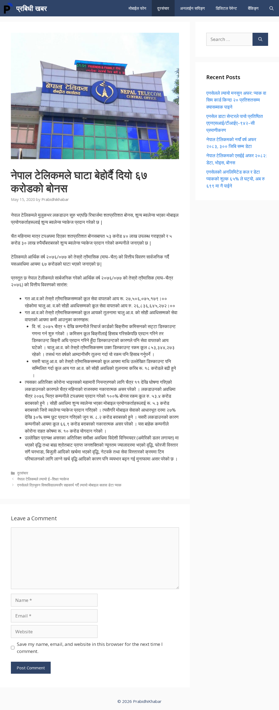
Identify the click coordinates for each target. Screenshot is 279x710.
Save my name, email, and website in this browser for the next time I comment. (90, 647)
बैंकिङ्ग (253, 8)
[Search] (260, 39)
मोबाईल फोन (137, 8)
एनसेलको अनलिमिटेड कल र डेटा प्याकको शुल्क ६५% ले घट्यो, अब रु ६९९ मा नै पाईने (235, 179)
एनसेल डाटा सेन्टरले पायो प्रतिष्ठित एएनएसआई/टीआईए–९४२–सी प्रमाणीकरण (234, 123)
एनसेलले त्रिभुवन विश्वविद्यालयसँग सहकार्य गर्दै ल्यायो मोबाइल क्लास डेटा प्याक (69, 485)
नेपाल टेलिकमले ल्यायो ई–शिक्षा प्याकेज (43, 479)
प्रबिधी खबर (31, 8)
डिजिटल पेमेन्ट (226, 8)
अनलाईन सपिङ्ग (192, 8)
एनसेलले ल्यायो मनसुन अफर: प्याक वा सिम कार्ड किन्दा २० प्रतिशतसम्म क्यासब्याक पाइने (236, 100)
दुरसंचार (163, 8)
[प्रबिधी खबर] (8, 8)
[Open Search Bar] (271, 8)
